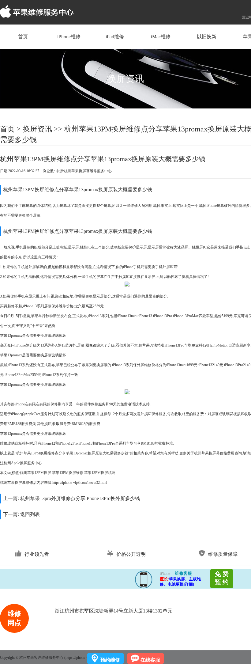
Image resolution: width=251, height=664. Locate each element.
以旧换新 (206, 36)
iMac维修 (160, 36)
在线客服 (150, 659)
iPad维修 (115, 36)
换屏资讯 (37, 129)
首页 (23, 36)
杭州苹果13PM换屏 (35, 473)
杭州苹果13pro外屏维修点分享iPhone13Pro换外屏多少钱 (80, 498)
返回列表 (30, 514)
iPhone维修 (69, 36)
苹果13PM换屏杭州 (99, 473)
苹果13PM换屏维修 (67, 473)
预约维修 (110, 659)
